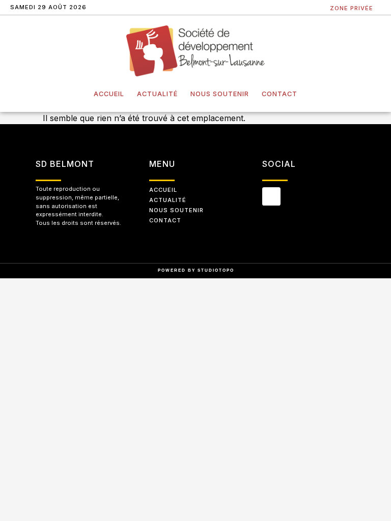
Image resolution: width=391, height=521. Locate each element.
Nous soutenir (219, 94)
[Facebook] (271, 196)
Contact (279, 94)
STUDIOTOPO (216, 270)
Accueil (109, 94)
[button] (316, 8)
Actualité (157, 94)
